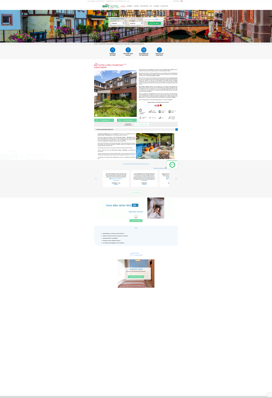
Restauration (144, 6)
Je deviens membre (136, 220)
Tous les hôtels (102, 43)
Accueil (123, 6)
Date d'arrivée (113, 20)
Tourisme (156, 6)
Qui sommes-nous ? (100, 1)
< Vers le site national (91, 1)
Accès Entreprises (119, 1)
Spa (151, 6)
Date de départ (132, 20)
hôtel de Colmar (131, 154)
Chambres (129, 6)
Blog (125, 1)
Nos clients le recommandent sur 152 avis (153, 19)
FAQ (128, 1)
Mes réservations (110, 1)
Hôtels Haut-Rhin (119, 43)
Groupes (136, 6)
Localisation (164, 6)
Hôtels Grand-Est (110, 43)
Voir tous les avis (136, 192)
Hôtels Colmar (127, 43)
